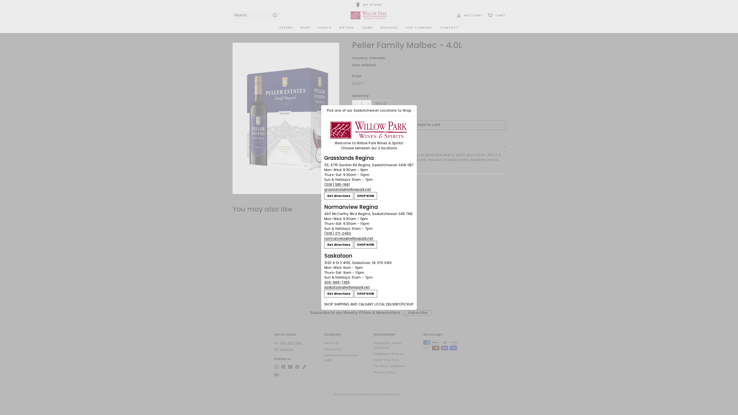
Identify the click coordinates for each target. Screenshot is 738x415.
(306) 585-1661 (337, 184)
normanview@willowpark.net (348, 238)
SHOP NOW (365, 196)
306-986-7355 (337, 282)
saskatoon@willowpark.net (347, 287)
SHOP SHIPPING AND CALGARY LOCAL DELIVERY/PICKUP (368, 304)
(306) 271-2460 (337, 233)
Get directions (338, 196)
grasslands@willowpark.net (347, 189)
